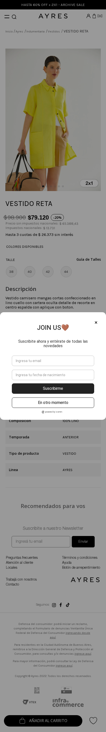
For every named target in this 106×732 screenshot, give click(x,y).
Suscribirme (53, 388)
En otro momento (53, 402)
